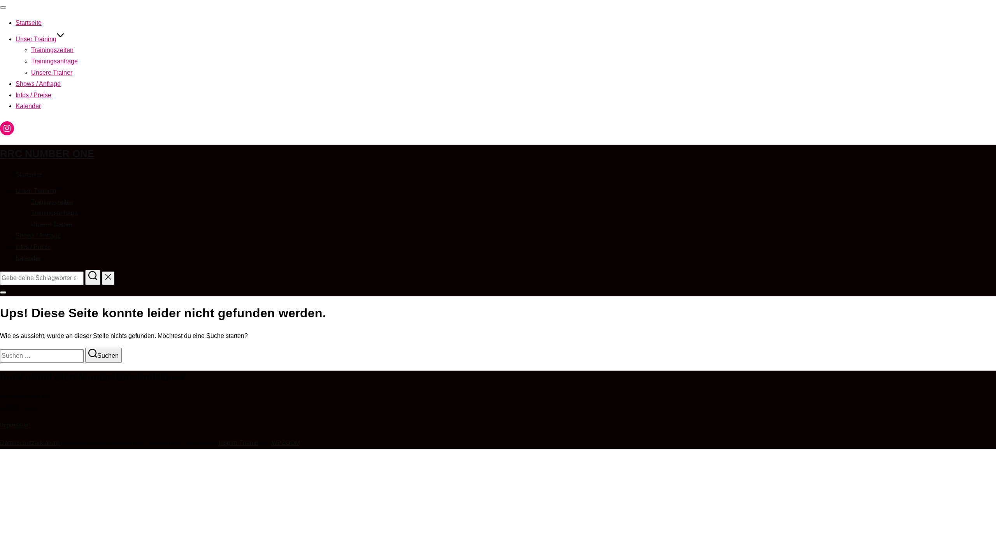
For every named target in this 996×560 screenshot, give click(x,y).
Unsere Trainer (51, 72)
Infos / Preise (33, 95)
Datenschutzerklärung (30, 442)
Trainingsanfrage (54, 61)
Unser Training (36, 39)
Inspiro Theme (238, 442)
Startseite (29, 22)
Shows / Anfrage (38, 83)
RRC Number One (47, 153)
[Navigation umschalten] (3, 7)
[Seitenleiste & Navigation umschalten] (3, 292)
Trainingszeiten (52, 50)
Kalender (28, 106)
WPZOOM (286, 442)
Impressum (15, 425)
